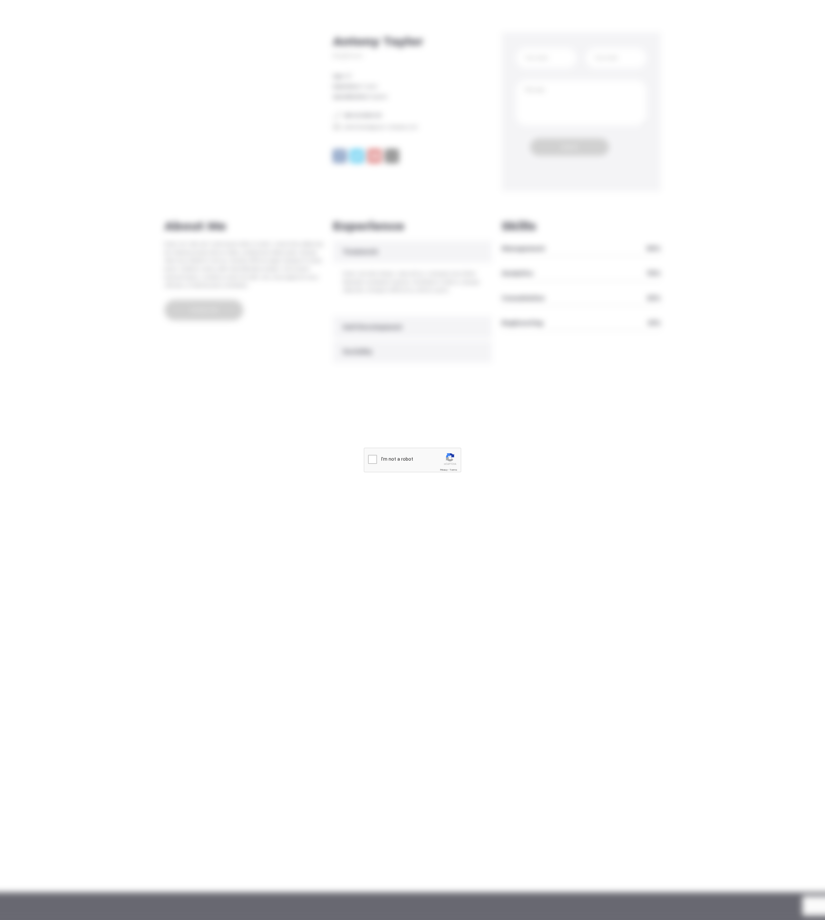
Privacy (444, 469)
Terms (453, 469)
